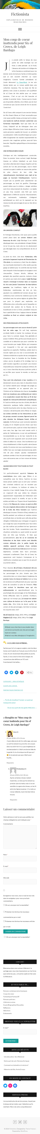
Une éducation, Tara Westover (14, 1057)
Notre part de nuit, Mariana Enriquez (16, 1061)
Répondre (10, 763)
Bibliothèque (18, 681)
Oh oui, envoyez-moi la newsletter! (17, 905)
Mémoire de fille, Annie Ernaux (14, 1069)
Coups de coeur (10, 685)
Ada (14, 732)
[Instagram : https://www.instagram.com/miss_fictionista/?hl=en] (10, 1086)
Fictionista (20, 14)
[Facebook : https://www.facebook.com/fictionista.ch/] (15, 1086)
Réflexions (6, 1008)
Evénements (7, 1013)
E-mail (6, 866)
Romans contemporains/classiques (15, 991)
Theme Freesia (30, 1129)
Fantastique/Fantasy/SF (13, 690)
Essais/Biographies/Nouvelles (13, 1005)
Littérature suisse (9, 1002)
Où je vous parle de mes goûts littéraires (22, 708)
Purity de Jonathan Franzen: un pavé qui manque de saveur (18, 701)
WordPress (24, 1131)
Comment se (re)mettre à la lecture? (16, 1065)
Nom (5, 855)
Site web (6, 878)
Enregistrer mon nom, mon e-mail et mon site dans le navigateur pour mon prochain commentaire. (18, 898)
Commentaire (8, 824)
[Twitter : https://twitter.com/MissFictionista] (5, 1086)
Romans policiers (9, 999)
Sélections (6, 1011)
